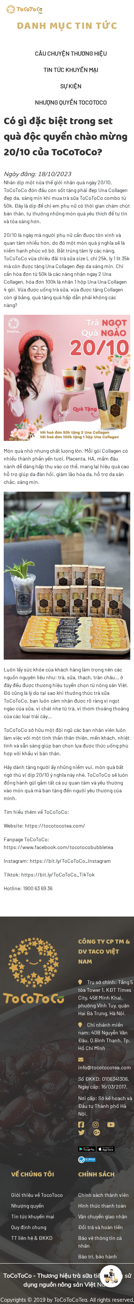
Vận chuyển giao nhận (102, 1216)
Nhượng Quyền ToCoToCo (71, 102)
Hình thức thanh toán (102, 1205)
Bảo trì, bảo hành (97, 1256)
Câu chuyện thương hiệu (71, 53)
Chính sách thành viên (103, 1195)
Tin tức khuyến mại (71, 69)
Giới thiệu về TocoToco (37, 1195)
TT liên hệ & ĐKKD (31, 1238)
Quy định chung (28, 1227)
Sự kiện (71, 85)
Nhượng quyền (27, 1205)
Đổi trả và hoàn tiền (100, 1227)
